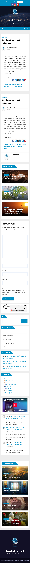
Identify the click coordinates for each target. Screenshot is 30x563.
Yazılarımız (6, 473)
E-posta (4, 270)
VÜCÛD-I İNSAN (7, 339)
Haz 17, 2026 (8, 492)
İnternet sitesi (5, 279)
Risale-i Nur (4, 37)
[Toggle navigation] (27, 28)
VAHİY (4, 332)
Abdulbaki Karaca (13, 47)
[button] (24, 28)
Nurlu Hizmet (15, 20)
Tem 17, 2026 (8, 477)
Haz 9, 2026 (7, 523)
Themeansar (26, 560)
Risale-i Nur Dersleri (8, 335)
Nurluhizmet (12, 107)
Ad (3, 262)
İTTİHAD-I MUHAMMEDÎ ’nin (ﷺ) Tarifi (15, 194)
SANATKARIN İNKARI (8, 343)
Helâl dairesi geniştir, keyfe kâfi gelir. (9, 146)
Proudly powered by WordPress (7, 560)
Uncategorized (7, 488)
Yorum (4, 233)
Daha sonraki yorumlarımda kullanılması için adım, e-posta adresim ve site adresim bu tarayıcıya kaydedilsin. (14, 292)
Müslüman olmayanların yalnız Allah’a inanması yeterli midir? (13, 211)
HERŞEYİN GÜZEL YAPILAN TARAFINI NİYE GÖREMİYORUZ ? (14, 178)
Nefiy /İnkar (5, 346)
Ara (3, 316)
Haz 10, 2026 (8, 508)
